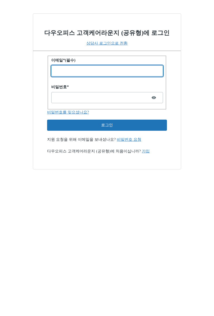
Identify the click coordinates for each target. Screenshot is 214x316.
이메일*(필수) (63, 60)
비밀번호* (60, 87)
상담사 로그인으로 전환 (107, 43)
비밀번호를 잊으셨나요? (68, 112)
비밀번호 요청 (129, 139)
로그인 (107, 125)
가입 (146, 151)
